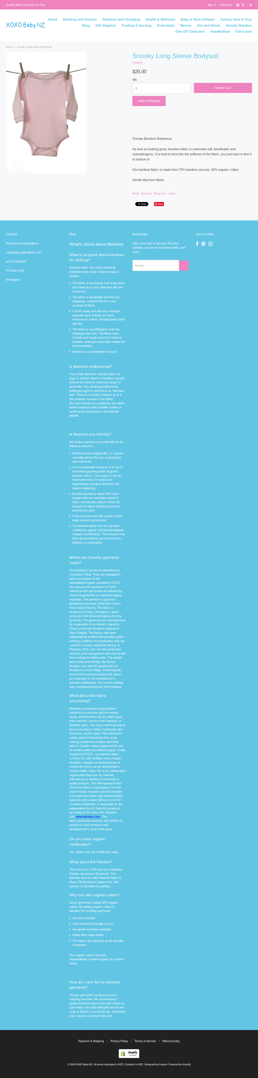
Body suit (160, 193)
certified (93, 959)
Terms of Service (145, 1041)
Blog (86, 25)
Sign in (211, 5)
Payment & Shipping (91, 1041)
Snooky (137, 62)
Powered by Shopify (179, 1064)
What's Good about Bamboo (96, 244)
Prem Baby (166, 25)
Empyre (163, 1064)
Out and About (208, 25)
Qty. (134, 79)
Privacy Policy (119, 1041)
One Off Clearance (190, 31)
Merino (185, 25)
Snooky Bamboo (239, 25)
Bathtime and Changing (121, 19)
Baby (135, 193)
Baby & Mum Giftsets (198, 19)
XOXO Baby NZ (84, 1064)
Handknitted (220, 31)
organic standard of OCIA (102, 582)
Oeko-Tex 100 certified (87, 758)
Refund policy (171, 1041)
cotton (172, 193)
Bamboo (146, 193)
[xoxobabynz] (129, 1056)
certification (103, 852)
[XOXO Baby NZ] (25, 26)
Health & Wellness (160, 19)
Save (160, 203)
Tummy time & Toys (236, 19)
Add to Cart (223, 88)
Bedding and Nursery (80, 19)
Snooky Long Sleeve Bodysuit (34, 46)
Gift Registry (105, 25)
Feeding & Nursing (136, 25)
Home (52, 19)
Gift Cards (243, 31)
